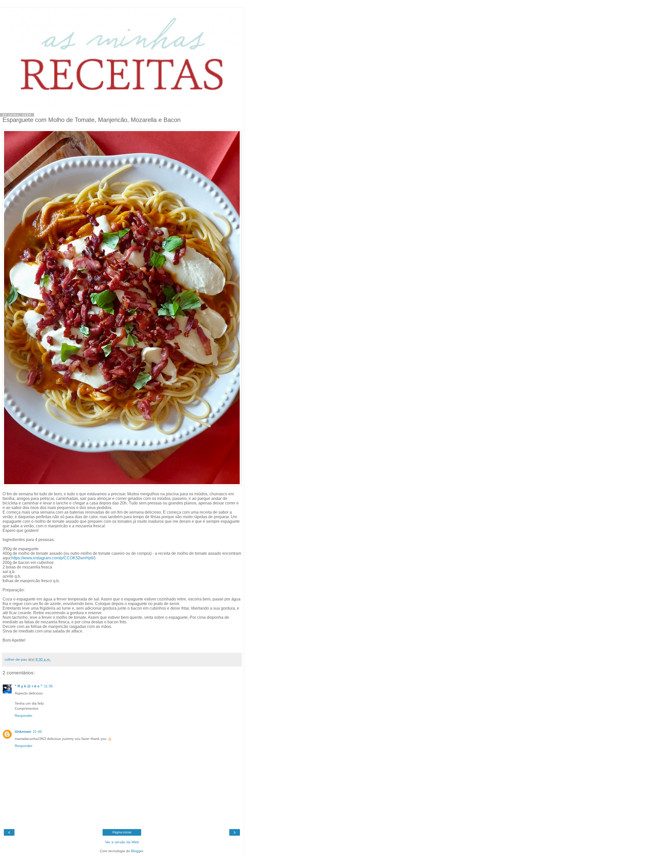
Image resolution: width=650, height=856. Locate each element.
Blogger (137, 851)
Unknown (23, 732)
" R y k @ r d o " (28, 686)
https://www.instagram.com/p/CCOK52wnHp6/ (52, 558)
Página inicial (121, 832)
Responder (23, 716)
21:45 (37, 732)
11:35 (48, 686)
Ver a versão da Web (122, 842)
